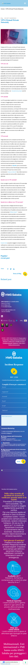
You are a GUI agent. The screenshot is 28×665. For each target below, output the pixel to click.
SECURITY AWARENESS (10, 18)
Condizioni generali (7, 343)
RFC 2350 (14, 377)
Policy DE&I (22, 343)
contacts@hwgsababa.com (8, 310)
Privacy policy (22, 338)
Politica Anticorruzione (14, 345)
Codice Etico (11, 341)
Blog (2, 18)
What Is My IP (13, 212)
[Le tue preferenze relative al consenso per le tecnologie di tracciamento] (25, 662)
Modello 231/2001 (20, 341)
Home (2, 9)
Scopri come (4, 243)
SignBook (15, 343)
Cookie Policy (5, 339)
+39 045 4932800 (5, 311)
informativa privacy (21, 439)
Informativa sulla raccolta (5, 663)
